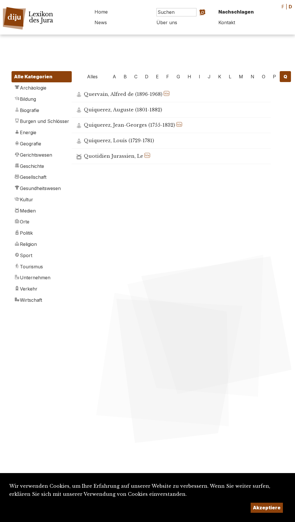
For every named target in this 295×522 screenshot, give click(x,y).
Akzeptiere (267, 507)
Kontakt (226, 22)
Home (101, 12)
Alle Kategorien (33, 76)
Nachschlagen (236, 12)
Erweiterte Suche (193, 20)
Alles (92, 76)
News (100, 22)
